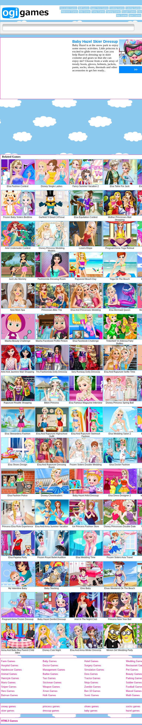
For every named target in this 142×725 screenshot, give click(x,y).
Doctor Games (50, 665)
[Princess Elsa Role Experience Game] (18, 512)
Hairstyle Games (10, 678)
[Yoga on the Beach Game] (120, 265)
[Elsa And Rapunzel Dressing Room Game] (52, 450)
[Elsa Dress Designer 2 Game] (120, 481)
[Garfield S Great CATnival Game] (52, 203)
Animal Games (9, 674)
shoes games (91, 706)
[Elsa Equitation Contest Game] (86, 203)
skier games (7, 710)
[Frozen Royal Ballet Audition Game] (52, 543)
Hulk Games (49, 695)
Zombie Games (92, 686)
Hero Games (8, 691)
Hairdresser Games (11, 669)
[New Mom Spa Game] (18, 296)
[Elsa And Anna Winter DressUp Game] (86, 636)
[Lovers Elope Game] (86, 234)
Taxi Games (49, 678)
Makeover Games (69, 12)
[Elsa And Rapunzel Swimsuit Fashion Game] (86, 419)
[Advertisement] (31, 65)
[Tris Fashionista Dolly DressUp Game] (52, 357)
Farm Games (8, 661)
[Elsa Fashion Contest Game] (18, 172)
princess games (51, 706)
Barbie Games (50, 674)
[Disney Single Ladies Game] (52, 172)
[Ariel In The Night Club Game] (86, 605)
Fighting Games (113, 12)
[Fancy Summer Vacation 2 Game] (86, 172)
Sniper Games (8, 686)
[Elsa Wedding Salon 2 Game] (120, 419)
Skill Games (83, 8)
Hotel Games (91, 661)
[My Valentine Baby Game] (18, 574)
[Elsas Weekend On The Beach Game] (120, 574)
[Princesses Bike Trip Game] (52, 296)
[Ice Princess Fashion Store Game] (86, 512)
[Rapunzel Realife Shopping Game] (18, 388)
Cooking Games (117, 8)
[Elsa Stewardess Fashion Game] (18, 419)
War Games (121, 15)
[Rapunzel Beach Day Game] (86, 265)
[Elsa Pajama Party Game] (18, 543)
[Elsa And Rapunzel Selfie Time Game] (120, 357)
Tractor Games (92, 678)
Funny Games (98, 12)
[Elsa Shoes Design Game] (18, 450)
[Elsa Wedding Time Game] (86, 543)
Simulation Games (94, 669)
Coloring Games (133, 8)
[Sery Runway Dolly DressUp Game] (86, 357)
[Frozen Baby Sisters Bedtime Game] (18, 203)
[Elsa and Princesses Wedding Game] (86, 296)
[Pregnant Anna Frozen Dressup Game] (18, 605)
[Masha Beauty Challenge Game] (18, 326)
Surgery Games (92, 665)
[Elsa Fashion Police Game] (18, 481)
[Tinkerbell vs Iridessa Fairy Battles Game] (120, 326)
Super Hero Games (99, 8)
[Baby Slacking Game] (52, 574)
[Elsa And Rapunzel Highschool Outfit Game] (52, 419)
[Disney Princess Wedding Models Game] (52, 234)
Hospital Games (9, 665)
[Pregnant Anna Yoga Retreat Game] (120, 234)
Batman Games (9, 695)
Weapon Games (51, 686)
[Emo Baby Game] (86, 574)
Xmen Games (50, 691)
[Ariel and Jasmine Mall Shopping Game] (18, 357)
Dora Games (91, 674)
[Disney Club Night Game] (52, 636)
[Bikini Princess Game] (52, 388)
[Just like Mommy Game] (18, 265)
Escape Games (129, 12)
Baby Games (50, 661)
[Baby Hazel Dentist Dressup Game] (52, 605)
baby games (90, 710)
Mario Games (8, 682)
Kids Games (84, 12)
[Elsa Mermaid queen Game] (120, 296)
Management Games (54, 669)
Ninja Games (91, 682)
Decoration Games (68, 8)
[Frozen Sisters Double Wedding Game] (86, 450)
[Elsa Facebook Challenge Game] (86, 326)
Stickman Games (52, 682)
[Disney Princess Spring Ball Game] (120, 388)
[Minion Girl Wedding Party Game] (120, 636)
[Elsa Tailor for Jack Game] (120, 172)
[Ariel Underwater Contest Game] (18, 234)
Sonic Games (91, 695)
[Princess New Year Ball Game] (120, 605)
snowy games (8, 706)
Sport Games (135, 15)
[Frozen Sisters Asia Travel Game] (120, 543)
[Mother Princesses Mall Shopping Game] (120, 203)
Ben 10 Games (92, 691)
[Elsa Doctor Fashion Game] (120, 450)
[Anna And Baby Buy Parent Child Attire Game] (18, 636)
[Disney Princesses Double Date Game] (120, 512)
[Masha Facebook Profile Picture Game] (52, 326)
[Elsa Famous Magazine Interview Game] (86, 388)
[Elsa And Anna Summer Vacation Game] (52, 512)
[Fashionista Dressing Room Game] (52, 265)
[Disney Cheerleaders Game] (52, 481)
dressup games (51, 710)
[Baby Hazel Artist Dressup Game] (86, 481)
